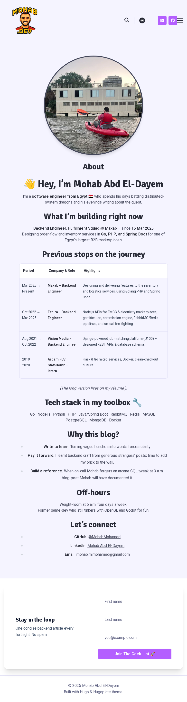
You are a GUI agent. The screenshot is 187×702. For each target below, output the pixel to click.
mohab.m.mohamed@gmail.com (103, 554)
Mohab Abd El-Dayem (105, 546)
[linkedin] (162, 20)
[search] (129, 20)
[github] (172, 20)
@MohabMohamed (104, 537)
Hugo (84, 692)
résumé (118, 388)
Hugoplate (102, 692)
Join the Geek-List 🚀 (135, 654)
